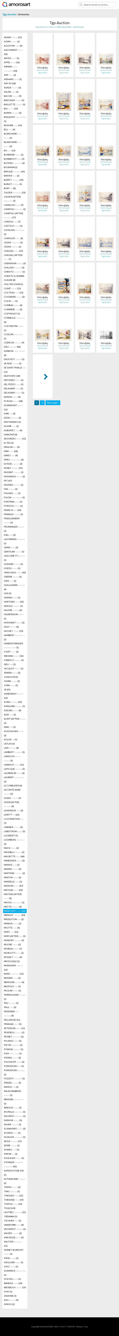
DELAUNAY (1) (13, 388)
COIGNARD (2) (14, 296)
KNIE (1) (10, 727)
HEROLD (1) (13, 606)
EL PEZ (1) (9, 442)
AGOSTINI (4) (13, 45)
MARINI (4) (12, 869)
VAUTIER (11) (13, 1243)
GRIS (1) (10, 581)
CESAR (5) (13, 242)
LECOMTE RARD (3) (12, 791)
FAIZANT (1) (13, 472)
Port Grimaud (42, 70)
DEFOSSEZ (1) (13, 380)
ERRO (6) (14, 459)
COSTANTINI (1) (13, 328)
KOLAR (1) (10, 739)
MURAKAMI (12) (13, 967)
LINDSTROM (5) (14, 831)
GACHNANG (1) (14, 541)
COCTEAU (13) (13, 292)
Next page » (53, 402)
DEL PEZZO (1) (13, 384)
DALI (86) (12, 346)
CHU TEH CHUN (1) (13, 284)
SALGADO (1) (15, 1116)
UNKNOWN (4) (14, 1224)
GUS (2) (7, 593)
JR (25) (7, 689)
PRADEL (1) (12, 1082)
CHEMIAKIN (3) (15, 263)
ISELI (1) (10, 664)
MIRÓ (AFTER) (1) (15, 936)
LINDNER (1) (13, 827)
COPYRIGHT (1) (12, 313)
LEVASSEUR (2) (13, 810)
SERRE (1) (12, 1145)
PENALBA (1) (13, 1024)
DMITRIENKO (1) (12, 422)
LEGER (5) (12, 798)
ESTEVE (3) (13, 463)
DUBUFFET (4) (13, 430)
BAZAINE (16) (13, 125)
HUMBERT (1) (14, 637)
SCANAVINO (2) (15, 1128)
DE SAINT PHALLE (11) (15, 369)
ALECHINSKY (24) (13, 52)
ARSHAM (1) (13, 79)
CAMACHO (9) (13, 205)
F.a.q (86, 1326)
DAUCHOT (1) (14, 359)
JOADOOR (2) (11, 677)
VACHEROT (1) (15, 1229)
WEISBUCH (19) (15, 1287)
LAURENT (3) (14, 779)
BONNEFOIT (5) (14, 159)
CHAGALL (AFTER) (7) (13, 257)
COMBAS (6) (13, 305)
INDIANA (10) (13, 656)
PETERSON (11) (14, 1028)
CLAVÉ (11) (12, 288)
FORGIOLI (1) (13, 505)
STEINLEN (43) (13, 1164)
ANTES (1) (11, 58)
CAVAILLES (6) (13, 238)
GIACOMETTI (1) (14, 557)
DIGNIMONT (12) (13, 407)
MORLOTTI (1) (14, 953)
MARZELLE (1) (13, 881)
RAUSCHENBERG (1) (12, 1093)
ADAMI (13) (13, 37)
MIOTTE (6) (12, 927)
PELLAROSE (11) (12, 1019)
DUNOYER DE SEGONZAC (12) (15, 436)
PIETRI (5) (13, 1045)
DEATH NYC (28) (12, 376)
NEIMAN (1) (12, 978)
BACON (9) (12, 96)
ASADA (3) (12, 87)
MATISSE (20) (13, 890)
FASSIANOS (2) (14, 476)
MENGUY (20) (14, 915)
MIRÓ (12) (11, 932)
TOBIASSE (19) (14, 1199)
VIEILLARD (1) (13, 1262)
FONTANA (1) (13, 501)
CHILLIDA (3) (14, 267)
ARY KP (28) (10, 83)
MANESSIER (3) (14, 860)
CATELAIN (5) (14, 232)
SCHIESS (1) (12, 1132)
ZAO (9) (11, 1300)
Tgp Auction (9, 14)
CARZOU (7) (12, 221)
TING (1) (12, 1191)
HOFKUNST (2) (14, 622)
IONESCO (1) (14, 660)
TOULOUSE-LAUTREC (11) (15, 1210)
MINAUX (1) (12, 923)
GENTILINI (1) (14, 551)
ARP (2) (10, 75)
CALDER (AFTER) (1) (12, 198)
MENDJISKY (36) (14, 911)
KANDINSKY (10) (13, 695)
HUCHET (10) (13, 631)
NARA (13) (14, 973)
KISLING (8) (12, 710)
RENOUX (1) (13, 1107)
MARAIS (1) (12, 864)
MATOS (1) (14, 902)
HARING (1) (12, 597)
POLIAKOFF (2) (14, 1061)
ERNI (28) (11, 451)
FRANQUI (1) (13, 514)
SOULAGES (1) (14, 1158)
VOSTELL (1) (12, 1279)
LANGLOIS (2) (12, 758)
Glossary (79, 1326)
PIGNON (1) (13, 1049)
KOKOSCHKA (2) (14, 733)
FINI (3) (11, 489)
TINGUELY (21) (13, 1195)
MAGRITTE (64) (14, 856)
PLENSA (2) (12, 1057)
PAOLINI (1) (12, 990)
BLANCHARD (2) (13, 144)
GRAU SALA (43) (15, 572)
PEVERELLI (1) (14, 1032)
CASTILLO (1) (13, 225)
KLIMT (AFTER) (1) (15, 720)
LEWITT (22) (11, 814)
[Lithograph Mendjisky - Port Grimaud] (42, 51)
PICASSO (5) (12, 1040)
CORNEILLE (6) (14, 319)
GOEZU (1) (12, 568)
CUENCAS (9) (14, 342)
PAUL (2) (10, 1007)
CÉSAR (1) (12, 246)
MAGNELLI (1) (14, 852)
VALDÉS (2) (13, 1233)
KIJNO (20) (13, 702)
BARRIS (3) (12, 112)
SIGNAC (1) (11, 1149)
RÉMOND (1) (14, 1101)
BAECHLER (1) (14, 100)
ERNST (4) (11, 455)
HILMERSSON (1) (14, 616)
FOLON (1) (14, 497)
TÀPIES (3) (12, 1187)
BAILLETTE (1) (14, 104)
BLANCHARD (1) (13, 135)
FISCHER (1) (12, 493)
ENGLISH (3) (12, 447)
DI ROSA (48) (13, 401)
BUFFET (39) (13, 180)
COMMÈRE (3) (13, 309)
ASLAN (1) (11, 91)
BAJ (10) (11, 108)
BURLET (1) (13, 184)
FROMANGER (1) (14, 528)
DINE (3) (9, 413)
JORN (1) (11, 685)
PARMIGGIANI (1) (15, 996)
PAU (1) (11, 1003)
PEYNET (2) (14, 1036)
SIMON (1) (11, 1153)
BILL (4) (9, 129)
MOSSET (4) (13, 957)
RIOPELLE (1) (14, 1111)
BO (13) (9, 150)
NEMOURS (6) (14, 982)
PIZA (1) (13, 1053)
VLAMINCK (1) (14, 1272)
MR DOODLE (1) (12, 961)
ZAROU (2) (9, 1304)
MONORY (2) (14, 940)
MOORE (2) (12, 944)
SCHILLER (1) (14, 1137)
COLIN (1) (11, 301)
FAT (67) (8, 480)
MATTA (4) (13, 906)
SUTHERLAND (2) (14, 1181)
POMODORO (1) (14, 1066)
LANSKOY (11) (14, 764)
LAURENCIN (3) (14, 773)
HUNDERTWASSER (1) (13, 645)
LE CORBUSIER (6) (13, 785)
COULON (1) (13, 336)
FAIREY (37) (13, 468)
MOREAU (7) (13, 948)
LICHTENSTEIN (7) (13, 821)
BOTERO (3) (14, 163)
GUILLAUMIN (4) (14, 587)
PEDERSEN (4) (11, 1013)
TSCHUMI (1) (12, 1220)
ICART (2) (11, 651)
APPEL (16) (12, 62)
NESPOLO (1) (12, 986)
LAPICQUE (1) (14, 769)
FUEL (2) (10, 535)
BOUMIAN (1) (10, 167)
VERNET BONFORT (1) (14, 1252)
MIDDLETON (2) (14, 919)
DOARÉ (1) (11, 426)
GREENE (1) (13, 576)
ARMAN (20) (11, 68)
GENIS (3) (11, 547)
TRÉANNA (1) (10, 1216)
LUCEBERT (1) (11, 835)
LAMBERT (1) (14, 752)
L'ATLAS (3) (9, 743)
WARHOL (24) (13, 1283)
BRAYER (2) (11, 175)
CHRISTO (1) (14, 271)
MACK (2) (11, 848)
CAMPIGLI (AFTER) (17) (13, 215)
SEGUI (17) (13, 1141)
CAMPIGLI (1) (15, 209)
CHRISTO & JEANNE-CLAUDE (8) (14, 278)
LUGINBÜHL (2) (14, 841)
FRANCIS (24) (12, 510)
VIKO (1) (11, 1266)
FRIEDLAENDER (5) (12, 520)
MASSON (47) (13, 885)
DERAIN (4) (12, 397)
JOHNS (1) (12, 681)
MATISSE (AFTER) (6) (13, 896)
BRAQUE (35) (14, 171)
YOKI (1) (8, 1291)
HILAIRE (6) (13, 610)
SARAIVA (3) (13, 1120)
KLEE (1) (10, 714)
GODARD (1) (13, 564)
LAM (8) (11, 748)
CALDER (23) (15, 192)
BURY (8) (10, 188)
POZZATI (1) (14, 1078)
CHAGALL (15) (13, 251)
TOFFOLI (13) (13, 1204)
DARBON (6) (14, 353)
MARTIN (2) (12, 877)
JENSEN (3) (12, 672)
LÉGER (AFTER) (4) (11, 804)
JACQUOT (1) (13, 668)
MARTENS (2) (14, 873)
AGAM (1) (12, 41)
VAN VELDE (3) (14, 1237)
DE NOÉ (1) (12, 363)
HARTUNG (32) (14, 601)
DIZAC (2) (12, 417)
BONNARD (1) (13, 154)
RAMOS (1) (11, 1087)
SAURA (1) (12, 1124)
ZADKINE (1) (10, 1295)
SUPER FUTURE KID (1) (14, 1172)
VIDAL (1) (11, 1258)
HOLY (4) (11, 626)
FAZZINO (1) (13, 484)
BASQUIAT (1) (15, 119)
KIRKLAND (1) (14, 706)
